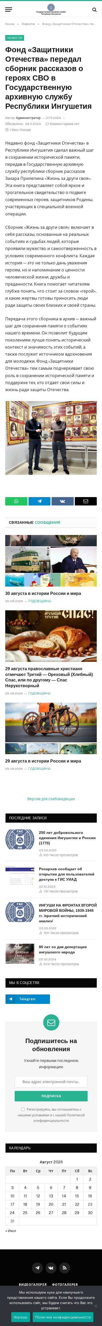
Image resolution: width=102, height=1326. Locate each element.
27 (51, 1213)
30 (90, 1213)
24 (12, 1213)
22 (77, 1204)
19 (38, 1204)
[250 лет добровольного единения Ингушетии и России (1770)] (19, 839)
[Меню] (8, 9)
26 (38, 1213)
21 (64, 1204)
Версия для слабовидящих (51, 799)
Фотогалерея (65, 1285)
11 (25, 1196)
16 (90, 1196)
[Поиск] (94, 9)
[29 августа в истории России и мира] (51, 728)
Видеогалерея (33, 1285)
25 (25, 1213)
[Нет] (95, 1305)
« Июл (10, 1231)
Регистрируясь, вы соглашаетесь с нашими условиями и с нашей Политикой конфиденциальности (51, 1115)
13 (51, 1196)
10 (12, 1196)
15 (77, 1196)
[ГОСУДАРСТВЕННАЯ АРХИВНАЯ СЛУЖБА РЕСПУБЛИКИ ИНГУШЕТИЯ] (51, 9)
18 (25, 1204)
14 (64, 1196)
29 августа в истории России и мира (43, 761)
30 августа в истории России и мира (43, 593)
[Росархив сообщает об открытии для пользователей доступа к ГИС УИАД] (19, 876)
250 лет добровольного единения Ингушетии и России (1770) (67, 837)
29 (77, 1213)
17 (12, 1204)
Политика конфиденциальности (63, 1317)
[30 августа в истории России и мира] (51, 561)
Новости (14, 37)
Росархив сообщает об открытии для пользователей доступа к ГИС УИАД (66, 874)
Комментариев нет (65, 124)
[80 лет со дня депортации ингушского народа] (19, 954)
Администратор (28, 118)
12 (38, 1196)
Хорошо (21, 1317)
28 (64, 1213)
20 (51, 1204)
